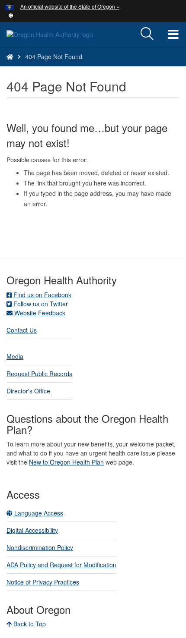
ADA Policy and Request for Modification (61, 564)
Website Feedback (39, 312)
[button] (11, 14)
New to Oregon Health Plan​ (66, 462)
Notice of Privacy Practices (42, 582)
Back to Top (29, 623)
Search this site (54, 67)
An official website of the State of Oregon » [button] (69, 6)
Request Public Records (39, 373)
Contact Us (21, 330)
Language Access (38, 513)
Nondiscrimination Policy (39, 547)
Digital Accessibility (32, 530)
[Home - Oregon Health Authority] (9, 56)
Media (14, 356)
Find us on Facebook (42, 294)
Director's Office (28, 391)
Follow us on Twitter (40, 303)
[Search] (147, 34)
